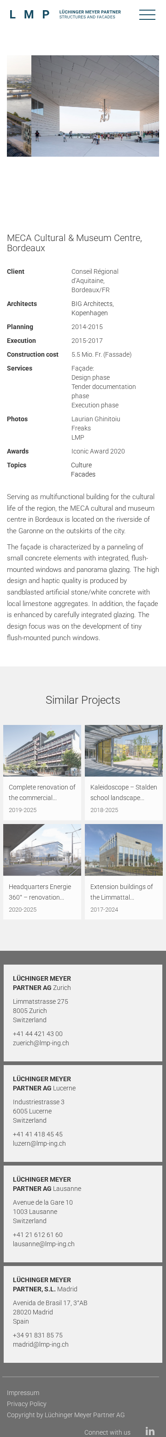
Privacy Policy (27, 1404)
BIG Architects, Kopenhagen (92, 308)
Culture (81, 465)
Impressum (23, 1392)
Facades (83, 474)
